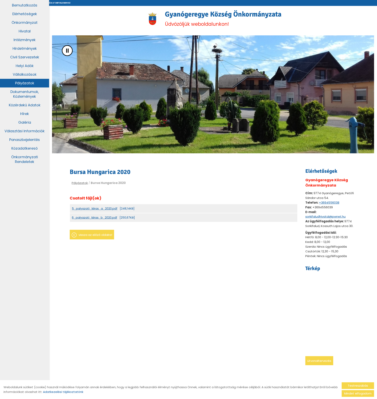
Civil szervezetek (24, 57)
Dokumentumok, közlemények (24, 94)
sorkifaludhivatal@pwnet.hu (325, 216)
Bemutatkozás (24, 5)
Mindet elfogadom (358, 393)
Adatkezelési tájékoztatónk (63, 392)
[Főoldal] (152, 19)
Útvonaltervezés (319, 361)
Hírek (24, 113)
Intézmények (25, 39)
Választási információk (25, 131)
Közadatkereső (24, 148)
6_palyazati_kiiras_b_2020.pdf (94, 217)
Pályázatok (24, 83)
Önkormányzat (25, 22)
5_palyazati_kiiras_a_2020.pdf (94, 208)
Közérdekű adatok (24, 105)
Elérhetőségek (24, 13)
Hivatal (25, 31)
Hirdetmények (25, 48)
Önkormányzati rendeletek (24, 159)
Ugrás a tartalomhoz (57, 2)
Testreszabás (358, 385)
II (67, 50)
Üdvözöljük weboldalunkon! (223, 18)
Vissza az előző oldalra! (95, 235)
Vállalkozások (25, 74)
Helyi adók (25, 65)
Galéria (24, 122)
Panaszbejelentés (24, 139)
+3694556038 (329, 202)
